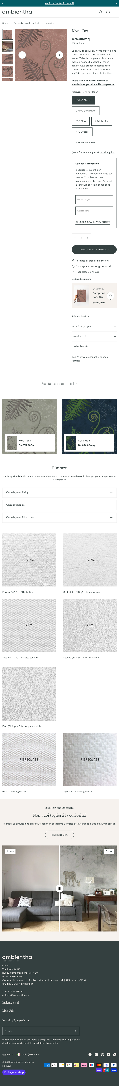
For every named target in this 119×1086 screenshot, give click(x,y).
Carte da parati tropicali (26, 23)
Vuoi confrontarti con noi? (59, 3)
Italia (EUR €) (29, 1054)
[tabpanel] (59, 426)
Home (5, 23)
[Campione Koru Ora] (81, 295)
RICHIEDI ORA (59, 835)
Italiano (6, 1054)
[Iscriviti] (75, 1031)
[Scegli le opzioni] (110, 296)
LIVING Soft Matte (85, 110)
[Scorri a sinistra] (22, 55)
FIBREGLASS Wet (85, 142)
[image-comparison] (59, 888)
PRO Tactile (101, 121)
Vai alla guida (107, 152)
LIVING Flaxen (83, 100)
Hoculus (6, 1065)
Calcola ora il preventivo (92, 222)
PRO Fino (80, 121)
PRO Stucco (82, 131)
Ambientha (17, 1062)
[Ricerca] (100, 12)
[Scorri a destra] (59, 55)
